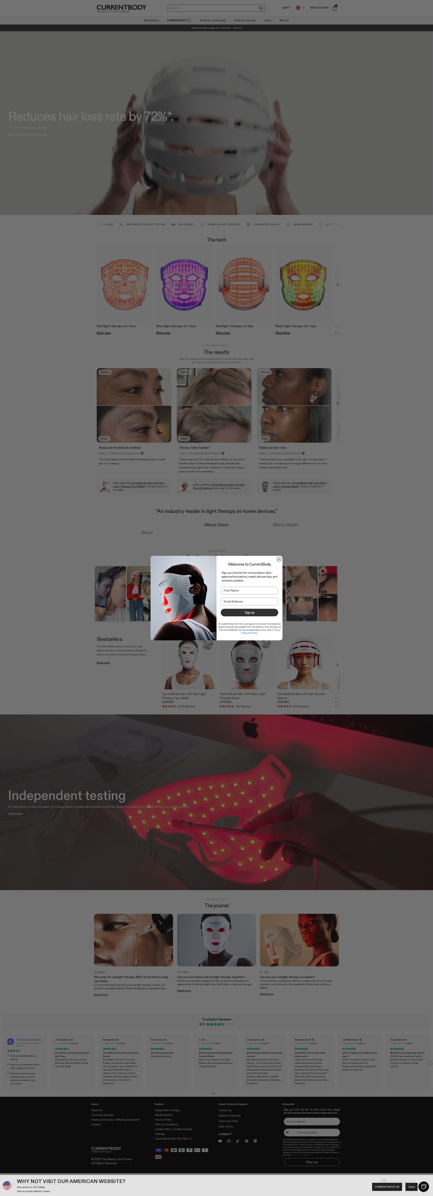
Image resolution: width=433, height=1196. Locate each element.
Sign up (249, 612)
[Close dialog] (279, 559)
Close (411, 1186)
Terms (253, 632)
